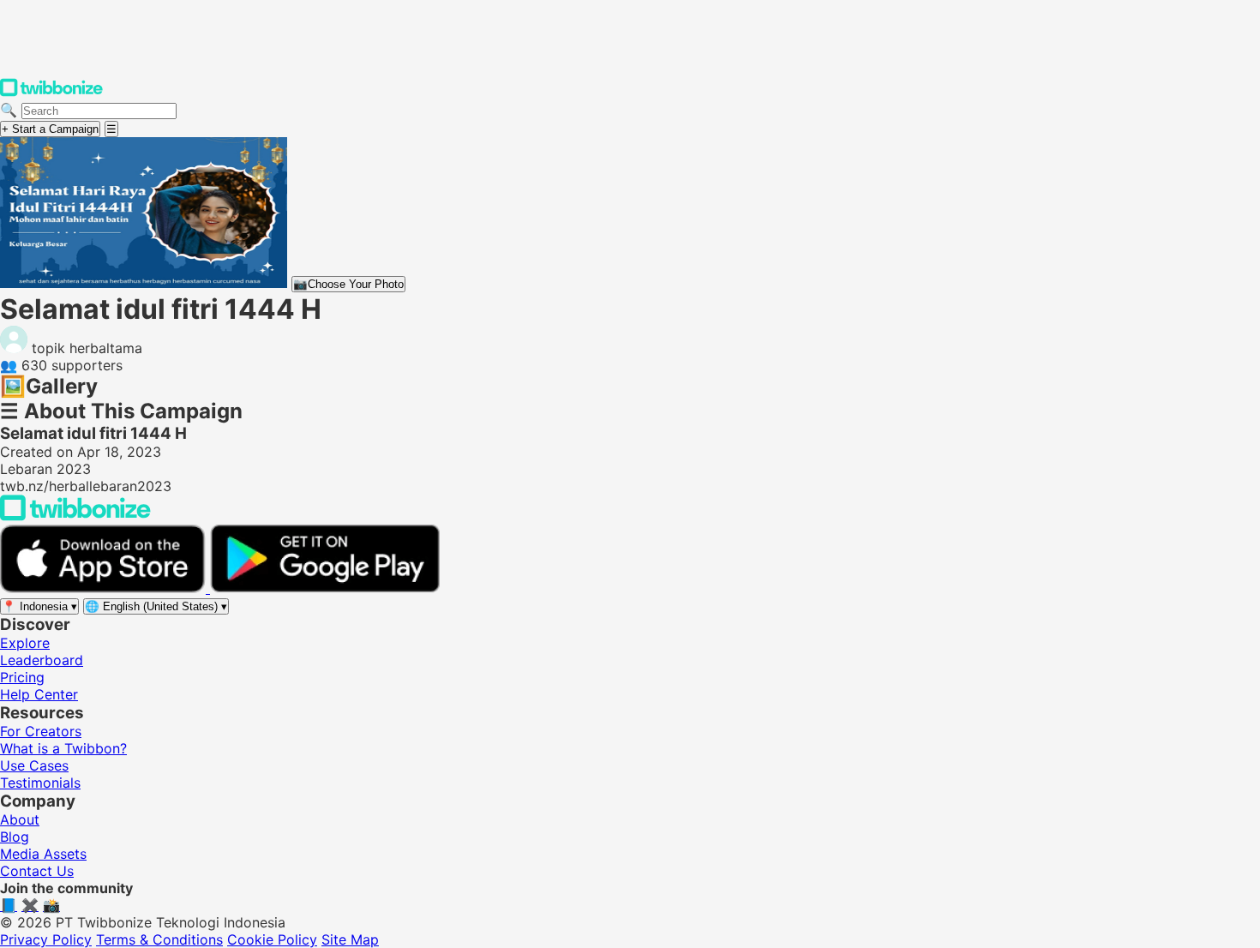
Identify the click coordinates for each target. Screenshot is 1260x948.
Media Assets (43, 853)
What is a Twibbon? (63, 748)
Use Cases (34, 765)
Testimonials (40, 782)
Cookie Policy (272, 939)
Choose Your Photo (348, 284)
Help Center (39, 694)
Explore (25, 642)
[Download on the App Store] (105, 588)
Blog (14, 836)
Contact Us (37, 870)
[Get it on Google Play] (325, 588)
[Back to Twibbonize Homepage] (75, 516)
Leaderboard (41, 660)
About (19, 819)
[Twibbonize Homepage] (51, 92)
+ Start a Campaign (50, 129)
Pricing (22, 677)
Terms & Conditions (159, 939)
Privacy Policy (46, 939)
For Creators (40, 731)
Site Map (350, 939)
